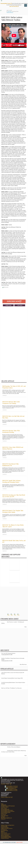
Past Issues (19, 305)
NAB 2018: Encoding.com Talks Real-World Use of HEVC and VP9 (13, 495)
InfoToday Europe (4, 830)
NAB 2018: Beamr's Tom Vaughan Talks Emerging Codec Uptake (12, 511)
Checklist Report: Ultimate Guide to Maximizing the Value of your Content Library (13, 751)
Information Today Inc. (5, 784)
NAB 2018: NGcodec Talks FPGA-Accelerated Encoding (11, 431)
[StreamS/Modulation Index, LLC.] (14, 577)
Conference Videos (4, 807)
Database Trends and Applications (7, 825)
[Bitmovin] (14, 565)
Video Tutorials (4, 808)
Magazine (3, 804)
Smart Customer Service (5, 833)
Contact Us (3, 819)
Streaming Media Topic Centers (7, 810)
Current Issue (8, 305)
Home (2, 803)
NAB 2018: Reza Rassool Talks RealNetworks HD (10, 464)
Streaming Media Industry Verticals (7, 811)
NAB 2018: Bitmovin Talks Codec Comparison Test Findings (11, 402)
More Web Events (23, 664)
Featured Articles (10, 12)
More (26, 627)
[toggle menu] (25, 5)
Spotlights (3, 816)
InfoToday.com (4, 829)
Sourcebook (3, 814)
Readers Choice (4, 813)
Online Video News (4, 815)
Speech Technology (5, 835)
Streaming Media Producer (6, 837)
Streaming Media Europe (5, 836)
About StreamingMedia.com (6, 817)
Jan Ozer (9, 11)
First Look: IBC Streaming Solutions (8, 653)
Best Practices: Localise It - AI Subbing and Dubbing (12, 622)
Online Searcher (4, 832)
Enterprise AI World (4, 827)
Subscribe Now (13, 301)
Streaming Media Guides (5, 812)
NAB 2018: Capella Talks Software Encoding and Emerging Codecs (11, 481)
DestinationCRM (4, 826)
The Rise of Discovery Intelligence (13, 747)
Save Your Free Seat (13, 6)
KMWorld (2, 831)
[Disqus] (14, 327)
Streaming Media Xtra (5, 809)
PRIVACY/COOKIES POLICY (6, 797)
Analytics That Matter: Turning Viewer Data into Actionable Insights (12, 659)
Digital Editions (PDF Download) (8, 805)
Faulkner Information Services (7, 828)
